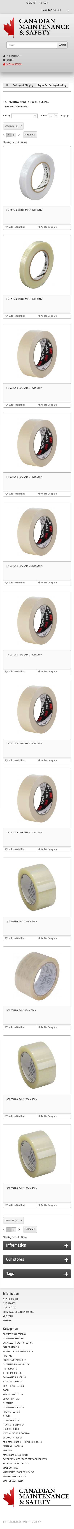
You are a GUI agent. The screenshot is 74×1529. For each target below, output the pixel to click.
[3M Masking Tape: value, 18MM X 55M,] (37, 443)
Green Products (11, 1420)
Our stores (15, 1259)
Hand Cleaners (11, 1429)
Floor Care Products (14, 1360)
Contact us (9, 1307)
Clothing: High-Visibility (16, 1364)
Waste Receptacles (13, 1480)
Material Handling (13, 1446)
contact (30, 3)
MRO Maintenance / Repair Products (22, 1442)
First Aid (7, 1355)
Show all (30, 134)
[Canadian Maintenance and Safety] (37, 27)
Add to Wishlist (17, 227)
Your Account (13, 56)
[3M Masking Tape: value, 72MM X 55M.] (37, 798)
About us (8, 1316)
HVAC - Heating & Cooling (16, 1433)
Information (16, 1245)
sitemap (43, 3)
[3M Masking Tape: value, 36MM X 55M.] (37, 620)
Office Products (12, 1373)
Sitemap (7, 1320)
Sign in (9, 60)
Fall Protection (11, 1347)
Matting (7, 1450)
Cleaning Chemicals (14, 1338)
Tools (6, 1390)
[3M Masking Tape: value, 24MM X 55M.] (37, 531)
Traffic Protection (13, 1386)
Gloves (7, 1416)
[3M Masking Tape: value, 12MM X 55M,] (37, 354)
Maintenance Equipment (16, 1455)
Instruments (10, 1368)
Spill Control (10, 1467)
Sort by (6, 115)
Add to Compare (49, 227)
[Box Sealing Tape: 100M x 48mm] (37, 1065)
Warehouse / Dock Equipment (18, 1472)
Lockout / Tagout (12, 1437)
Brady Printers (11, 1399)
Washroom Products (14, 1476)
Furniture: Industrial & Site (18, 1351)
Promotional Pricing (14, 1334)
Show (44, 115)
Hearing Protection (13, 1424)
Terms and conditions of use (18, 1312)
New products (10, 1299)
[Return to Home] (6, 85)
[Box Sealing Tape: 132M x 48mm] (37, 887)
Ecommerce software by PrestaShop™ (25, 1522)
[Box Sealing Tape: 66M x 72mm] (37, 976)
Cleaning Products (13, 1407)
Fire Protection (11, 1411)
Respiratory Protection (16, 1463)
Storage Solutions (13, 1381)
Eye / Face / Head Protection (18, 1342)
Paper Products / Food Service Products (25, 1459)
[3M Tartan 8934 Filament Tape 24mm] (37, 176)
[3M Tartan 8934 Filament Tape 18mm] (37, 265)
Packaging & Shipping (23, 85)
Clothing (8, 1403)
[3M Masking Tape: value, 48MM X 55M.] (37, 709)
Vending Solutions (13, 1394)
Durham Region (14, 64)
